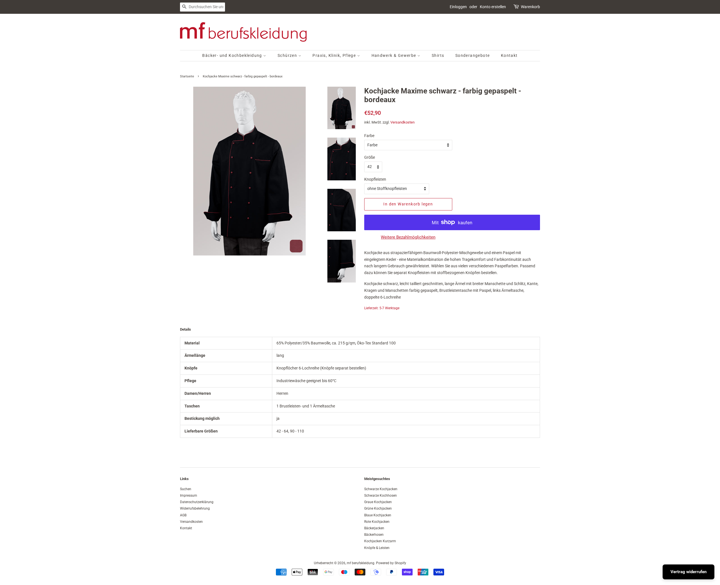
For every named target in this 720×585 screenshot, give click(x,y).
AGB (183, 515)
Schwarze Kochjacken (380, 489)
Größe (369, 157)
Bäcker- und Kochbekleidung (232, 55)
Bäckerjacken (374, 528)
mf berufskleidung (360, 563)
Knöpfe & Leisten (377, 548)
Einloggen (458, 7)
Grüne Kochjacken (378, 508)
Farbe (369, 135)
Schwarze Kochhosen (380, 495)
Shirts (438, 55)
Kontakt (509, 55)
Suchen (185, 489)
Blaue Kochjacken (377, 515)
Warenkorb (530, 7)
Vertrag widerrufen (688, 571)
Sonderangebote (472, 55)
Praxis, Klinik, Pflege (334, 55)
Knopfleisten (375, 179)
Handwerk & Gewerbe (395, 55)
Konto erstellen (493, 7)
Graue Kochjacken (378, 502)
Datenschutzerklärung (196, 502)
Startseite (187, 76)
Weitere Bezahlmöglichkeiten (408, 237)
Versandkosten (402, 122)
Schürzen (288, 55)
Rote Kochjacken (377, 522)
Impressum (188, 495)
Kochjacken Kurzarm (380, 541)
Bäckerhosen (374, 535)
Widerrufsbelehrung (195, 508)
